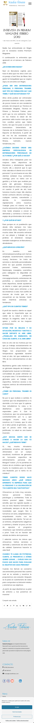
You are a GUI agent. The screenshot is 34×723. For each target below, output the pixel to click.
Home (4, 696)
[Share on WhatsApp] (10, 605)
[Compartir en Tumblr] (20, 605)
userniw (17, 43)
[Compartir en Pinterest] (13, 605)
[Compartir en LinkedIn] (17, 605)
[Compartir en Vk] (23, 605)
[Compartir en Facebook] (4, 605)
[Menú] (29, 3)
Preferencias (17, 716)
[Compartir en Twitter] (7, 605)
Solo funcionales (17, 712)
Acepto (17, 707)
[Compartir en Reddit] (26, 605)
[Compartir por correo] (29, 605)
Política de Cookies (11, 720)
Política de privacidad (22, 720)
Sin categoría (23, 41)
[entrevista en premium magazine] (17, 19)
